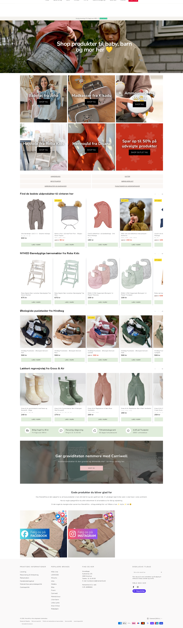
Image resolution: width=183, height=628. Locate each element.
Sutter (127, 176)
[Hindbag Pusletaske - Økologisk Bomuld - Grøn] (136, 331)
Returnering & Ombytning (29, 575)
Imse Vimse (55, 606)
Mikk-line (54, 572)
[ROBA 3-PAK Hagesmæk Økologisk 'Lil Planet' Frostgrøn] (136, 274)
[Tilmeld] (162, 572)
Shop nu (91, 468)
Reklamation (24, 578)
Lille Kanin (55, 600)
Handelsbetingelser (27, 581)
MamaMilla (28, 618)
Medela (54, 584)
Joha (52, 581)
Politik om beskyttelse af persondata (53, 621)
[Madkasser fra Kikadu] (91, 98)
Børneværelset (127, 181)
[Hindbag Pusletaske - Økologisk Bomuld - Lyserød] (103, 331)
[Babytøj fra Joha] (43, 98)
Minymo (54, 578)
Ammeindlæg (55, 176)
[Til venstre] (157, 194)
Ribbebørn (55, 609)
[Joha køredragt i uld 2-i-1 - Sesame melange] (36, 214)
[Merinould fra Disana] (91, 146)
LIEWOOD (55, 575)
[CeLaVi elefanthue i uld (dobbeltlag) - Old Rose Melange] (103, 214)
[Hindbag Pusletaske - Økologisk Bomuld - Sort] (36, 331)
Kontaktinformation (27, 624)
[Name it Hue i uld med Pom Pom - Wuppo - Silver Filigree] (69, 214)
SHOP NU (43, 102)
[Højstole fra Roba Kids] (43, 146)
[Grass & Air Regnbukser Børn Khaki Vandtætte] (136, 389)
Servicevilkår (68, 621)
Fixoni (53, 590)
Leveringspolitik (78, 621)
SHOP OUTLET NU (139, 152)
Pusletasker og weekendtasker (127, 186)
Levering (23, 572)
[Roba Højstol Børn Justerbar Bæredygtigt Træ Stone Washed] (36, 274)
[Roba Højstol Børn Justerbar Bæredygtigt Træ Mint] (69, 274)
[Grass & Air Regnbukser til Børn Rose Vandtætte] (103, 389)
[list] (91, 431)
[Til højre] (161, 194)
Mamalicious (55, 597)
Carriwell (54, 593)
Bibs (52, 587)
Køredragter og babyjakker (56, 186)
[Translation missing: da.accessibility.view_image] (43, 533)
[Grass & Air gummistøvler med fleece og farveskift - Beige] (36, 389)
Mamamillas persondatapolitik (31, 584)
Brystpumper (56, 181)
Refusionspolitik (36, 621)
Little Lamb (55, 603)
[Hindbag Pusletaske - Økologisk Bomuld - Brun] (69, 331)
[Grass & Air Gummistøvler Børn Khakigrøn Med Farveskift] (69, 389)
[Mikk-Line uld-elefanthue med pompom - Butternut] (136, 214)
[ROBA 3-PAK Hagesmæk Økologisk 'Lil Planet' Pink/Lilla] (103, 274)
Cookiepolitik (25, 587)
